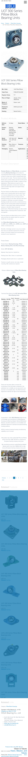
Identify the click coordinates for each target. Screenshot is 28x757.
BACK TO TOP (12, 711)
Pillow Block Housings (16, 23)
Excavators (7, 756)
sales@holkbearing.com (10, 725)
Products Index (9, 747)
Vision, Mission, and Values (18, 751)
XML (17, 747)
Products (7, 23)
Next (3, 480)
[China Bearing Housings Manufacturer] (10, 6)
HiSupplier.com (5, 711)
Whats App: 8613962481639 (11, 723)
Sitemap (21, 747)
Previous (4, 477)
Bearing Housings (14, 756)
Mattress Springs (12, 754)
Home (2, 23)
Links (14, 747)
